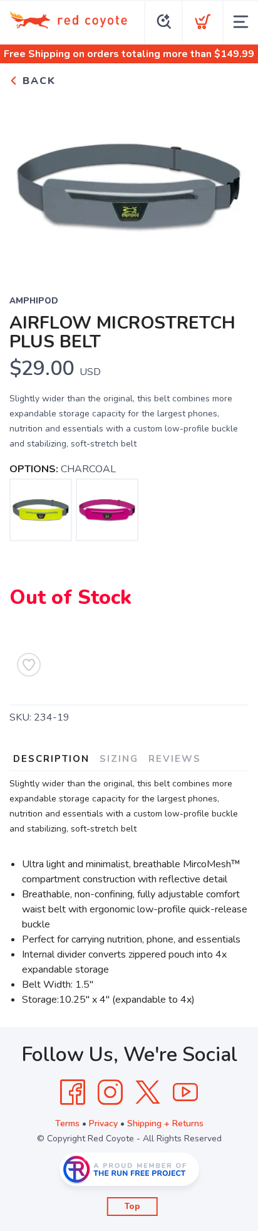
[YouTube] (185, 1092)
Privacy (103, 1123)
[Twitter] (148, 1092)
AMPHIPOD (33, 301)
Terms (67, 1123)
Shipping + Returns (165, 1123)
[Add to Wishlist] (29, 665)
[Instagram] (110, 1092)
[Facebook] (72, 1092)
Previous (28, 183)
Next (229, 183)
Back (37, 81)
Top (132, 1206)
